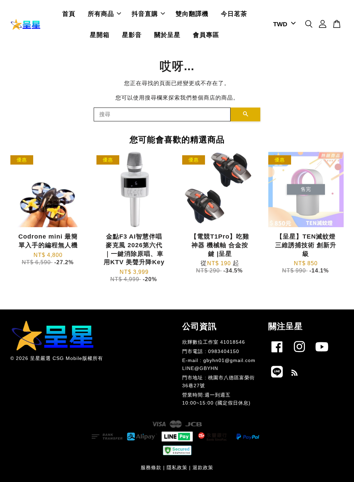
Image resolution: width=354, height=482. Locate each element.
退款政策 (203, 467)
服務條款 (151, 467)
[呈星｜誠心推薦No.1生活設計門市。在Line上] (277, 378)
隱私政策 (177, 467)
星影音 (132, 34)
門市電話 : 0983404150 (210, 351)
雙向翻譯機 (192, 13)
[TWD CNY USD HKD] (283, 24)
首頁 (68, 13)
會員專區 (206, 34)
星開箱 (100, 34)
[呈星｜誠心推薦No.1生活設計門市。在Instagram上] (299, 353)
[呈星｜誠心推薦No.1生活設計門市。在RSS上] (295, 374)
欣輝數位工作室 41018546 (213, 342)
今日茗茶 (234, 13)
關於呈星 (167, 34)
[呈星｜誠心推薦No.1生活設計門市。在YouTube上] (321, 353)
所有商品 (101, 13)
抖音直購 (145, 13)
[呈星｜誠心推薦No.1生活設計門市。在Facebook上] (277, 353)
